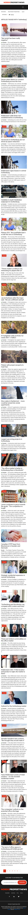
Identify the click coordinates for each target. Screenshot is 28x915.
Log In (23, 11)
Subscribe (22, 882)
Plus (18, 893)
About (21, 893)
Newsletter (7, 893)
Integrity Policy (17, 909)
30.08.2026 (3, 11)
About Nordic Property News (14, 11)
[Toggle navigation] (23, 7)
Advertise (13, 893)
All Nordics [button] (4, 14)
